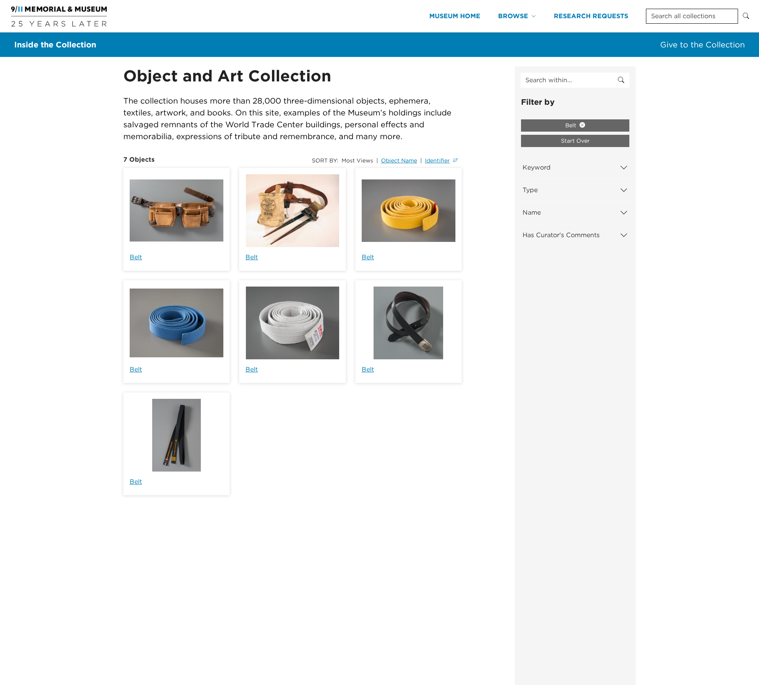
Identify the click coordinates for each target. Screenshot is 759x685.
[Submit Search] (746, 16)
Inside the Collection (55, 44)
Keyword (537, 167)
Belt (136, 257)
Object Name (399, 160)
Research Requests (591, 16)
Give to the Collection (702, 44)
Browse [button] (513, 16)
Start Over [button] (575, 141)
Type (530, 190)
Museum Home (454, 16)
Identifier (437, 160)
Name (532, 212)
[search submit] (621, 80)
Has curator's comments (561, 235)
